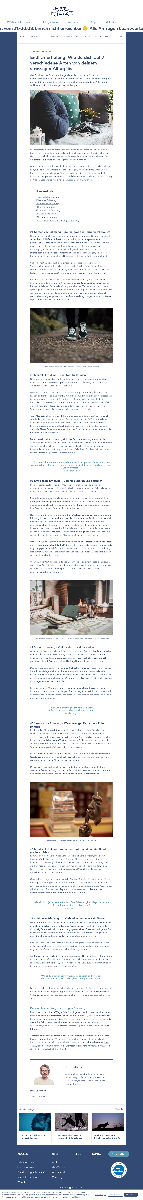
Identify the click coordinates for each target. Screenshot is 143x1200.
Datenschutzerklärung (71, 1197)
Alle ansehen (119, 1109)
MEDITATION (67, 36)
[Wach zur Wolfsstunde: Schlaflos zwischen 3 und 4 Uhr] (108, 1122)
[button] (19, 22)
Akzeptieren (131, 1195)
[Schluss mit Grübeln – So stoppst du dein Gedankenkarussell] (35, 1122)
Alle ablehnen (115, 1195)
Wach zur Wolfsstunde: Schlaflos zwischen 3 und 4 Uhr (106, 1136)
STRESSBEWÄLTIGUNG (36, 36)
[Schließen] (140, 1194)
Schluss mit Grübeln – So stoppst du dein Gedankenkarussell (33, 1136)
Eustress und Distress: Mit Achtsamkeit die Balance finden (70, 1136)
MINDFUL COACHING (83, 36)
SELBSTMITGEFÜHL (101, 36)
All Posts (21, 36)
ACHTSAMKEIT (53, 36)
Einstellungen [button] (100, 1195)
